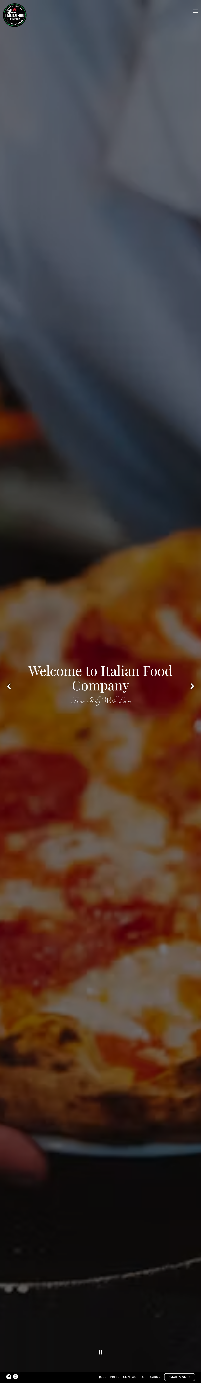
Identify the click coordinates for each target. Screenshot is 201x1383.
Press (114, 1377)
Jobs (102, 1377)
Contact (130, 1377)
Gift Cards (151, 1377)
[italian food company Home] (14, 15)
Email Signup (179, 1377)
